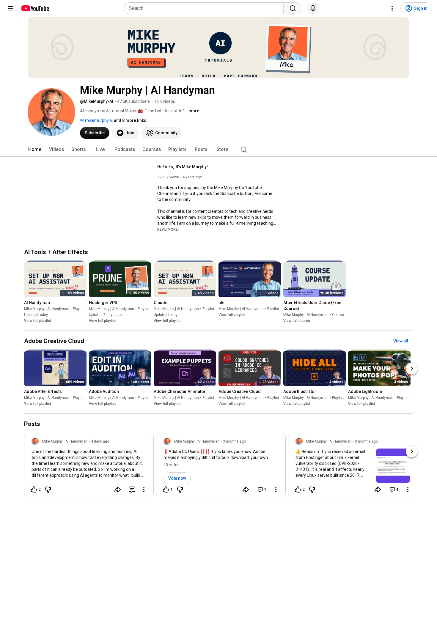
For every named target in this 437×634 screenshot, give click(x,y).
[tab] (35, 149)
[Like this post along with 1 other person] (166, 489)
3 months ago (234, 441)
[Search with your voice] (313, 8)
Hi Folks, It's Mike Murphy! (182, 166)
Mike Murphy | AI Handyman (46, 309)
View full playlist (37, 321)
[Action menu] (144, 489)
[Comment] (132, 489)
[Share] (118, 489)
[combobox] (205, 8)
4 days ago (100, 441)
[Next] (412, 369)
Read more (167, 229)
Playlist (79, 309)
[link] (89, 467)
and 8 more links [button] (130, 120)
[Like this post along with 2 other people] (34, 489)
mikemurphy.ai (98, 120)
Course (338, 315)
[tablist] (218, 149)
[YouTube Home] (35, 8)
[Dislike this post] (48, 489)
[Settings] (392, 8)
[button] (167, 229)
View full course (296, 321)
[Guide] (10, 8)
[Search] (292, 8)
